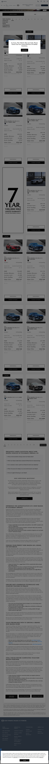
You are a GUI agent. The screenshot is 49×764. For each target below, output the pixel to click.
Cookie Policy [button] (15, 757)
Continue (24, 50)
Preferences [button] (41, 757)
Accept (24, 760)
